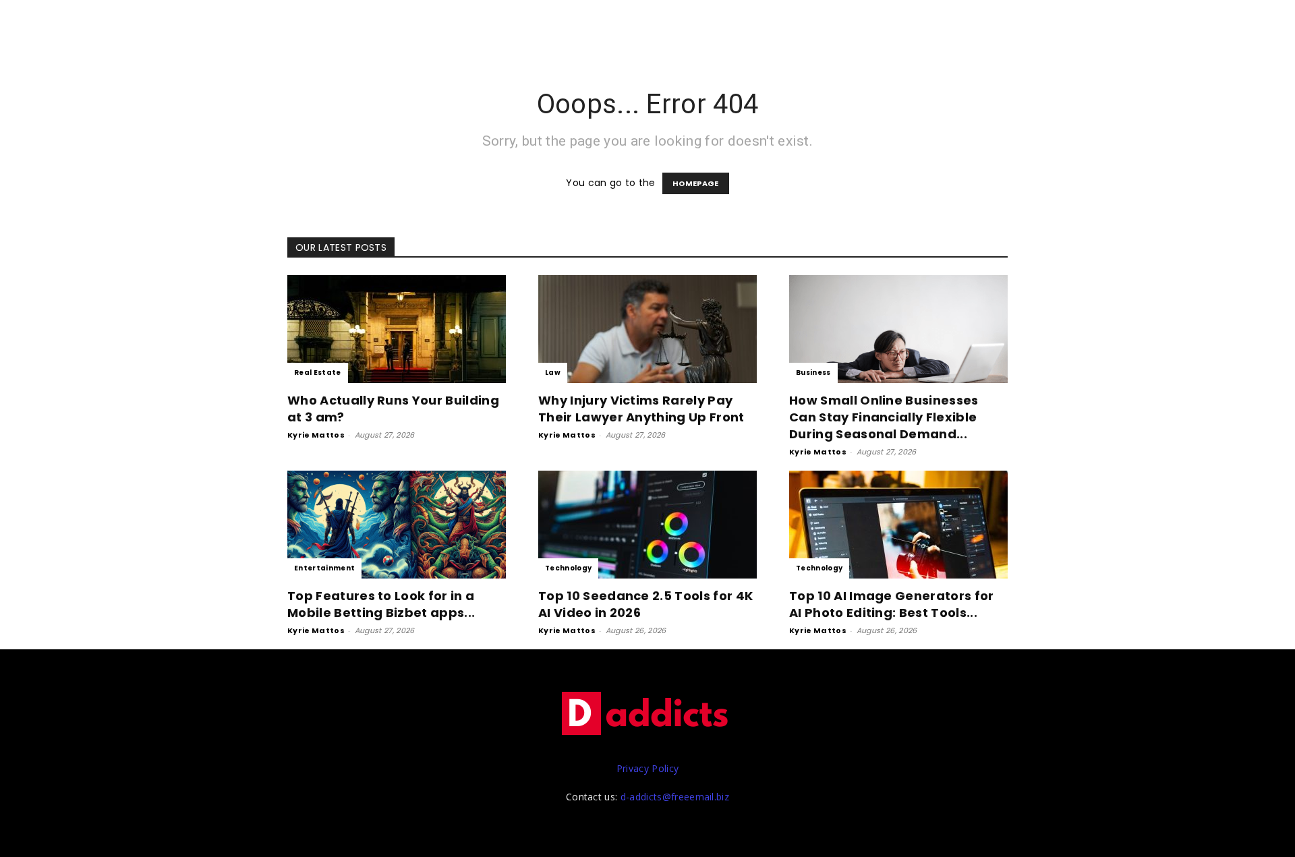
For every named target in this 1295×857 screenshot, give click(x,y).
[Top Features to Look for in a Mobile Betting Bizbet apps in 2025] (396, 525)
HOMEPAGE (695, 183)
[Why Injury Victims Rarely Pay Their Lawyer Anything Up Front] (647, 329)
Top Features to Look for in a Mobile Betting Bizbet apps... (381, 604)
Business (813, 372)
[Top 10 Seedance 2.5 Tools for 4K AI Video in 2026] (647, 525)
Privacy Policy (647, 768)
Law (552, 372)
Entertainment (324, 568)
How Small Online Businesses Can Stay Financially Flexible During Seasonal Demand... (884, 417)
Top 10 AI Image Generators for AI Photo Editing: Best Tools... (891, 604)
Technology (568, 568)
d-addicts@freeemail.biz (675, 796)
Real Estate (317, 372)
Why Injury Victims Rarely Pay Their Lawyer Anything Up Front (641, 408)
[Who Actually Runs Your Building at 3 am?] (396, 329)
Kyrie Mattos (316, 435)
